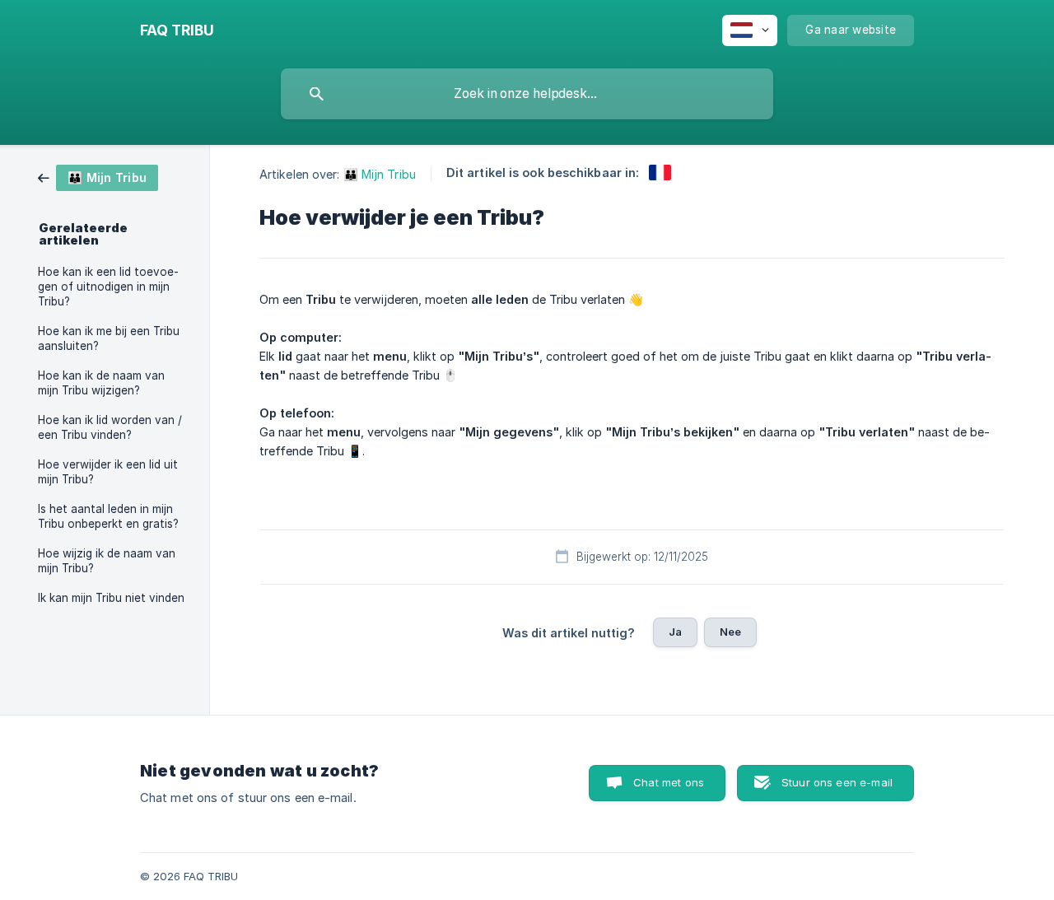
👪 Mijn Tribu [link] (379, 174)
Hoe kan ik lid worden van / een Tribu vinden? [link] (110, 427)
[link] (98, 176)
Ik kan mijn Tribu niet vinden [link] (111, 597)
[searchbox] (527, 93)
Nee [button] (730, 631)
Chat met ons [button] (668, 782)
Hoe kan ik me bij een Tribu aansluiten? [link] (109, 338)
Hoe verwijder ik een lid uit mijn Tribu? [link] (108, 472)
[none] (177, 30)
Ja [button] (675, 631)
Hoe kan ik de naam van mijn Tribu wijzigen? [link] (101, 383)
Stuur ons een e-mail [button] (837, 782)
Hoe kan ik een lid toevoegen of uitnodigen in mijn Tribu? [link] (108, 286)
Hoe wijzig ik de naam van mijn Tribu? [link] (106, 561)
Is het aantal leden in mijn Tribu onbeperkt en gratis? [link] (108, 516)
